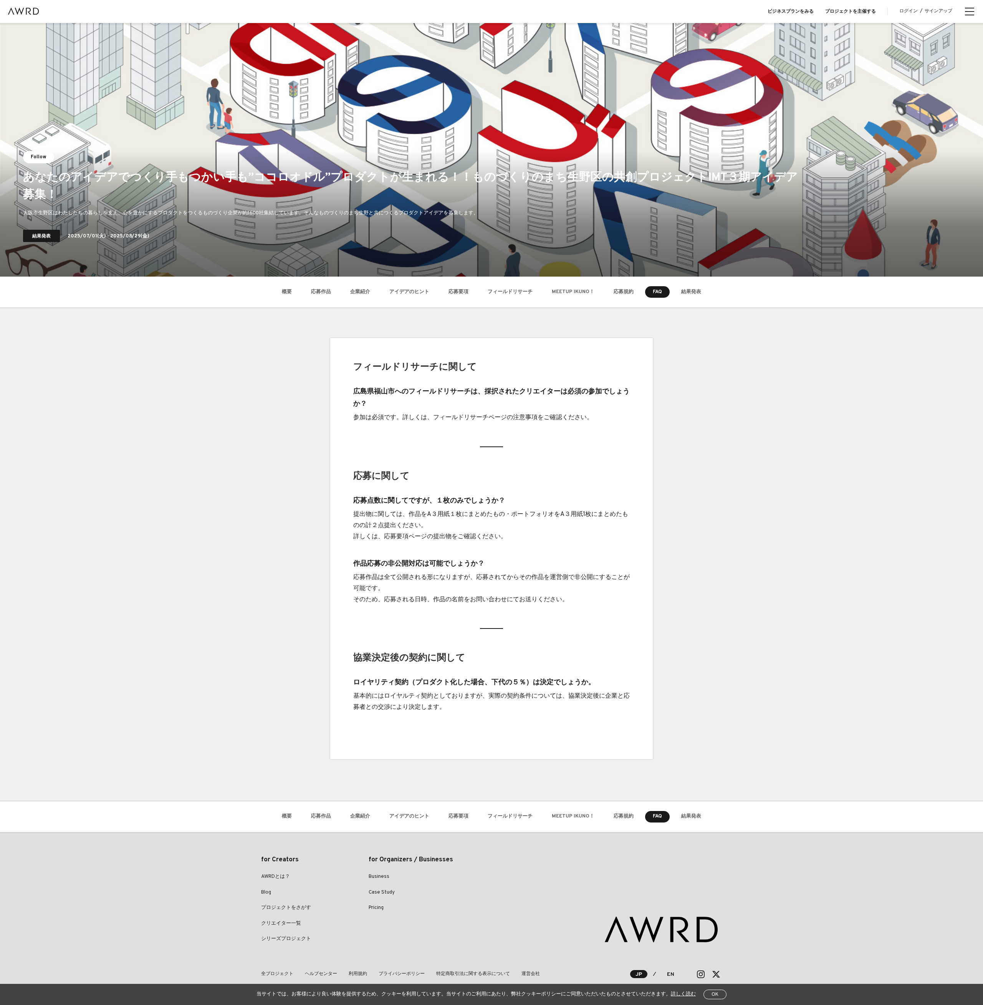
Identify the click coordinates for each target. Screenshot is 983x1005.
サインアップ (938, 11)
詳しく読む (683, 994)
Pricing (376, 908)
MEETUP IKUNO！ (573, 292)
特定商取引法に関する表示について (473, 974)
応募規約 (624, 292)
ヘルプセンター (321, 974)
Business (379, 877)
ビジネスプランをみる (791, 11)
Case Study (382, 892)
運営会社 (530, 974)
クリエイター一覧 (281, 923)
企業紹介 (360, 292)
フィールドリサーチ (510, 292)
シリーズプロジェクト (286, 939)
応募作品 (321, 292)
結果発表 (691, 292)
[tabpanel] (491, 150)
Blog (266, 892)
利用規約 (358, 974)
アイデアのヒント (409, 292)
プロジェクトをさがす (286, 908)
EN (670, 974)
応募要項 (458, 292)
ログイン (908, 11)
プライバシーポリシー (402, 974)
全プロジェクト (277, 974)
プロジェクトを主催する (850, 11)
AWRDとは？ (275, 877)
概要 (287, 292)
